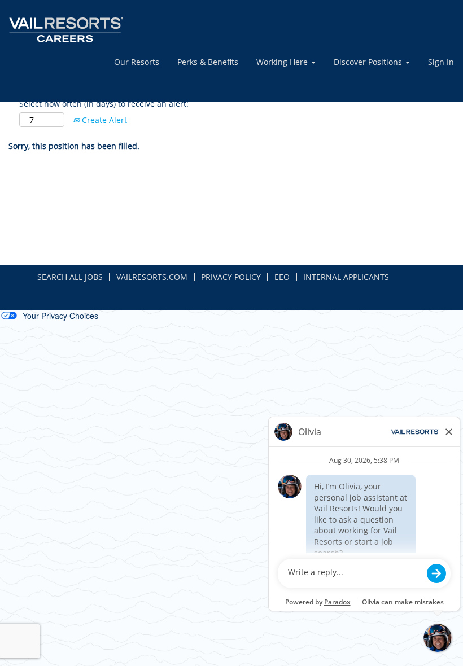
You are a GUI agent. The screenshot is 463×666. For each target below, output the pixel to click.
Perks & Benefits (207, 61)
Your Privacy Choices (60, 315)
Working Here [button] (283, 61)
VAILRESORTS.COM (151, 276)
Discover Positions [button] (369, 61)
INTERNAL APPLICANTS (346, 276)
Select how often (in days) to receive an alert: (104, 103)
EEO (282, 276)
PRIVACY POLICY (231, 276)
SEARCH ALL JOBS (70, 276)
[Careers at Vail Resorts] (66, 30)
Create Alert (103, 120)
